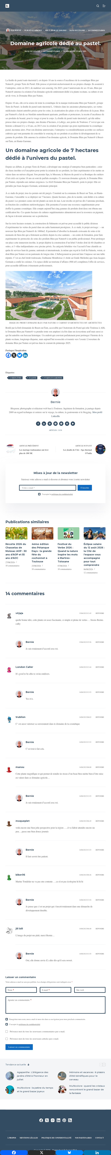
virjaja (19, 613)
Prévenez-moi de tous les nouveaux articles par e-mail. (34, 1038)
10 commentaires (12, 565)
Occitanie (80, 30)
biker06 (20, 874)
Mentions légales (29, 1138)
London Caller (24, 667)
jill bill (19, 928)
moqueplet (22, 821)
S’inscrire (85, 487)
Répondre (100, 613)
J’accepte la (57, 494)
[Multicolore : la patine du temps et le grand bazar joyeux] (9, 1089)
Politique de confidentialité (56, 1138)
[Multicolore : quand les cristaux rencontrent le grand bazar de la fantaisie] (62, 1089)
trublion (20, 717)
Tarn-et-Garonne (53, 377)
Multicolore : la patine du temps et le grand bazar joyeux (35, 1089)
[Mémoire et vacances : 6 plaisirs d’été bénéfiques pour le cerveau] (62, 1076)
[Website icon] (50, 423)
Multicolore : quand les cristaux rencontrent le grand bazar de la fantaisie (87, 1089)
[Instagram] (52, 1120)
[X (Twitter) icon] (55, 423)
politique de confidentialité (62, 494)
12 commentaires (91, 572)
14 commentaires (96, 30)
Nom (11, 989)
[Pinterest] (64, 1120)
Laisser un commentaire (19, 1046)
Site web (80, 989)
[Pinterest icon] (67, 423)
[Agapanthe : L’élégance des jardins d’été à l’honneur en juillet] (9, 1076)
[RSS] (70, 1120)
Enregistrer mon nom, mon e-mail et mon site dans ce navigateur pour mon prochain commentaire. (47, 1019)
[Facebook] (8, 355)
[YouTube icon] (73, 423)
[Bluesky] (19, 355)
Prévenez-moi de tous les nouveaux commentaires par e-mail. (37, 1031)
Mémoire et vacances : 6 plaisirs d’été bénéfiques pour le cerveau (87, 1076)
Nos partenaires (83, 1138)
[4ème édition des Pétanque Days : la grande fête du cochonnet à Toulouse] (42, 533)
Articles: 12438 (55, 430)
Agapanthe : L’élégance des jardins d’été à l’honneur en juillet (32, 1076)
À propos (11, 1138)
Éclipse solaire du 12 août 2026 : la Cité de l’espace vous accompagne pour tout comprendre (94, 554)
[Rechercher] (98, 6)
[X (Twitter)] (47, 1120)
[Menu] (104, 5)
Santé (32, 377)
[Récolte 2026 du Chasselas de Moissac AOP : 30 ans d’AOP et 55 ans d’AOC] (16, 533)
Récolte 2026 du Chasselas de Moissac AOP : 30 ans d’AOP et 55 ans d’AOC (16, 551)
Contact (99, 1138)
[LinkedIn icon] (44, 423)
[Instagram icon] (61, 423)
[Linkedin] (25, 355)
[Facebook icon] (38, 423)
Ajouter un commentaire (20, 1000)
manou (20, 767)
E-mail (46, 989)
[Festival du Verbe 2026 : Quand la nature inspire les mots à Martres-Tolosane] (68, 533)
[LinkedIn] (58, 1120)
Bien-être (16, 377)
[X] (13, 355)
